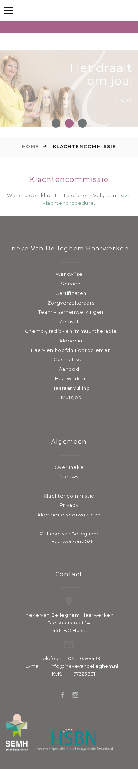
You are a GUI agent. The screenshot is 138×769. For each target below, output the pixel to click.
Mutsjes (71, 397)
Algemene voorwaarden (69, 514)
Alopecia (70, 340)
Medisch (69, 321)
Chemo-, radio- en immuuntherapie (71, 331)
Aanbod (69, 369)
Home (30, 146)
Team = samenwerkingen (70, 312)
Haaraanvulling (71, 388)
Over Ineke (69, 467)
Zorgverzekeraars (70, 303)
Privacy (69, 505)
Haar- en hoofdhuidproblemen (71, 350)
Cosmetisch (69, 359)
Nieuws (69, 477)
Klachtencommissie (69, 496)
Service (71, 283)
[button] (56, 123)
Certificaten (70, 293)
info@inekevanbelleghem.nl (84, 666)
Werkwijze (69, 274)
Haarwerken (71, 378)
